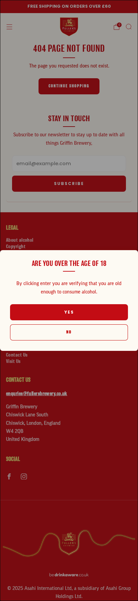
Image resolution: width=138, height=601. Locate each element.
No (69, 332)
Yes (69, 312)
